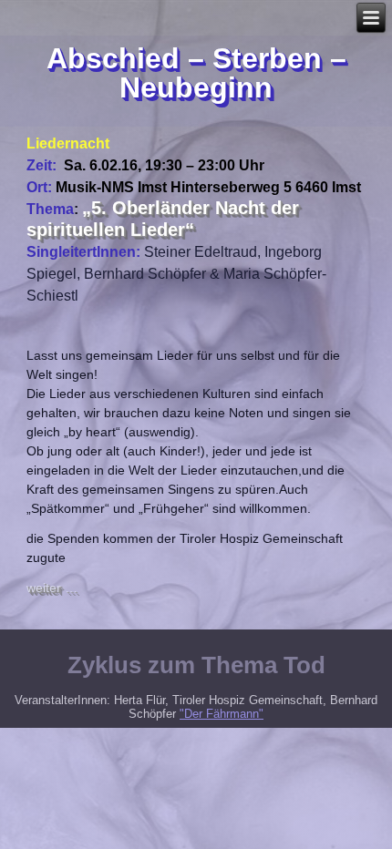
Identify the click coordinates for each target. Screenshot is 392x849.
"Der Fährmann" (221, 714)
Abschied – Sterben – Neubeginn (196, 73)
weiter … (51, 587)
